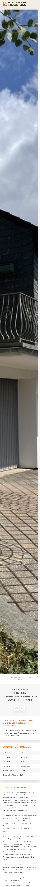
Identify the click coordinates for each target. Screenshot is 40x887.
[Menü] (34, 4)
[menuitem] (34, 4)
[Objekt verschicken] (16, 708)
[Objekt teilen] (22, 708)
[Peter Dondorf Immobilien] (16, 4)
